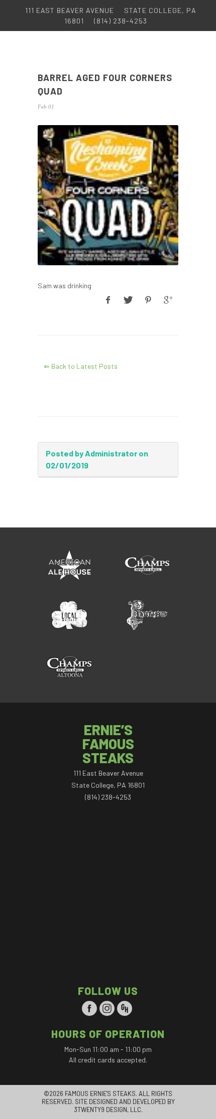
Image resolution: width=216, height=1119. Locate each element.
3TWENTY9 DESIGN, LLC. (108, 1109)
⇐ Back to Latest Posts (81, 366)
